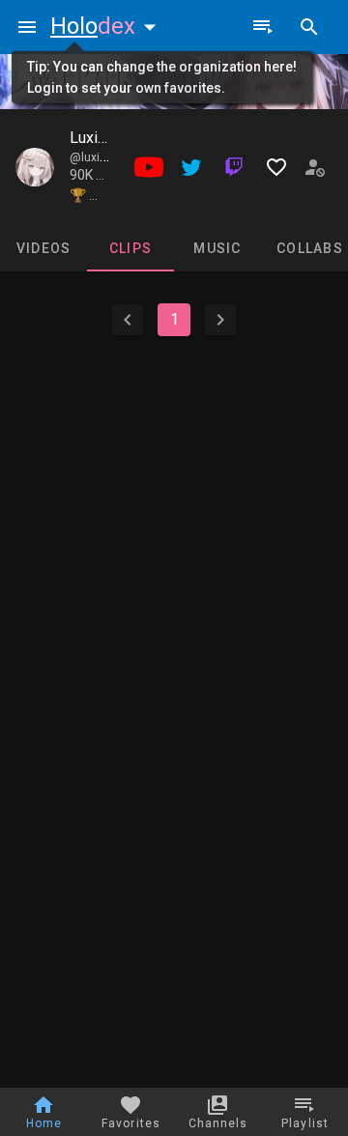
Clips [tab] (130, 248)
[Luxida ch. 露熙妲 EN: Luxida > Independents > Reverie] (34, 167)
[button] (107, 26)
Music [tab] (217, 248)
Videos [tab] (44, 248)
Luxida (92, 137)
